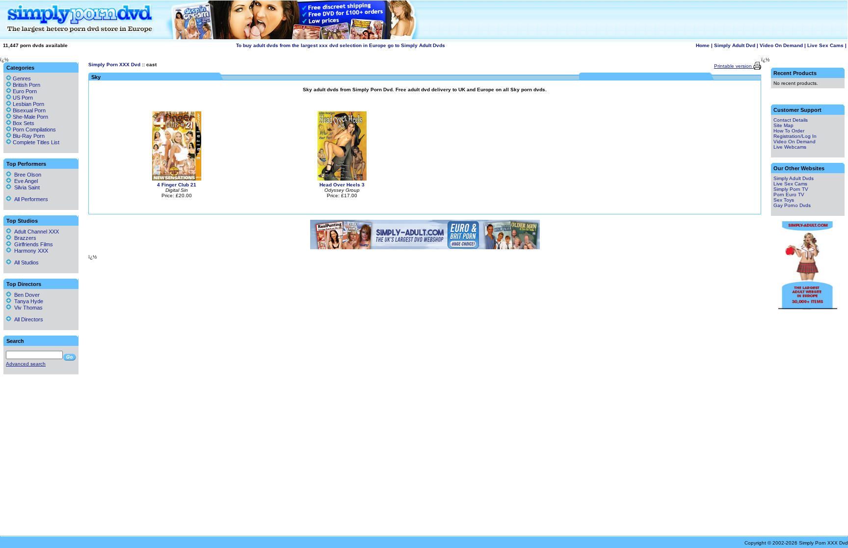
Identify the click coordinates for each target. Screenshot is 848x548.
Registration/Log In (795, 136)
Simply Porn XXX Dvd (114, 64)
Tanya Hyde (27, 301)
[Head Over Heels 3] (342, 179)
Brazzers (23, 238)
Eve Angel (24, 181)
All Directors (27, 319)
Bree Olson (26, 175)
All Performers (29, 199)
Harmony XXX (29, 251)
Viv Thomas (27, 308)
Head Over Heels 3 (342, 184)
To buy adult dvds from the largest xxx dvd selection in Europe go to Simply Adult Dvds (340, 45)
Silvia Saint (25, 187)
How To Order (788, 130)
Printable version (733, 66)
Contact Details (790, 120)
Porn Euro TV (788, 194)
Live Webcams (789, 147)
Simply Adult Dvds (793, 178)
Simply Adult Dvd (734, 45)
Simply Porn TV (790, 189)
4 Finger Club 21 (176, 184)
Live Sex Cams (825, 45)
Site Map (783, 125)
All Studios (25, 262)
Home (703, 45)
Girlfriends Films (32, 244)
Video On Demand (781, 45)
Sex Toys (783, 200)
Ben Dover (25, 295)
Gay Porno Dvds (792, 205)
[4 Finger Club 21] (176, 179)
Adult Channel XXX (35, 232)
